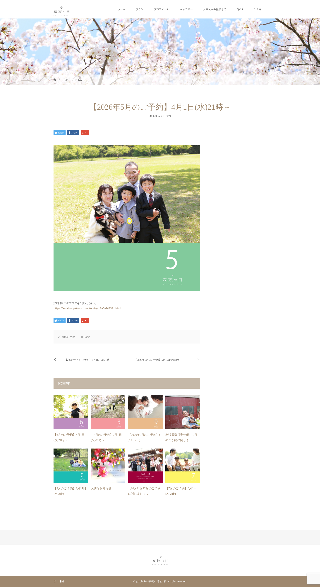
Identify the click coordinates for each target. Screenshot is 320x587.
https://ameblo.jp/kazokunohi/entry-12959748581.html (87, 308)
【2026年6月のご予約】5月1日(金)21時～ (157, 359)
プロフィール (161, 9)
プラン (140, 9)
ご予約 (257, 9)
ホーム (121, 9)
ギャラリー (186, 9)
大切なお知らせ (101, 488)
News (168, 115)
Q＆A (240, 9)
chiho (72, 337)
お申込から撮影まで (214, 9)
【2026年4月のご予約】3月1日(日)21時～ (88, 359)
